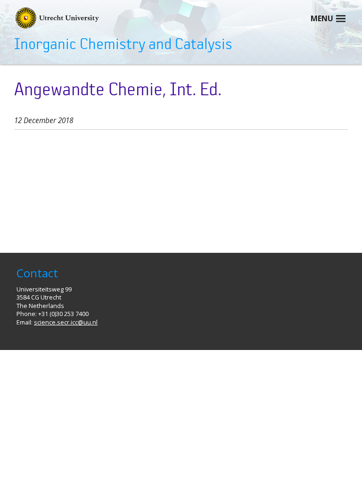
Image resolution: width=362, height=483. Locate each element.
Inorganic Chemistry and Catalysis (123, 44)
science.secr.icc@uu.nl (66, 322)
